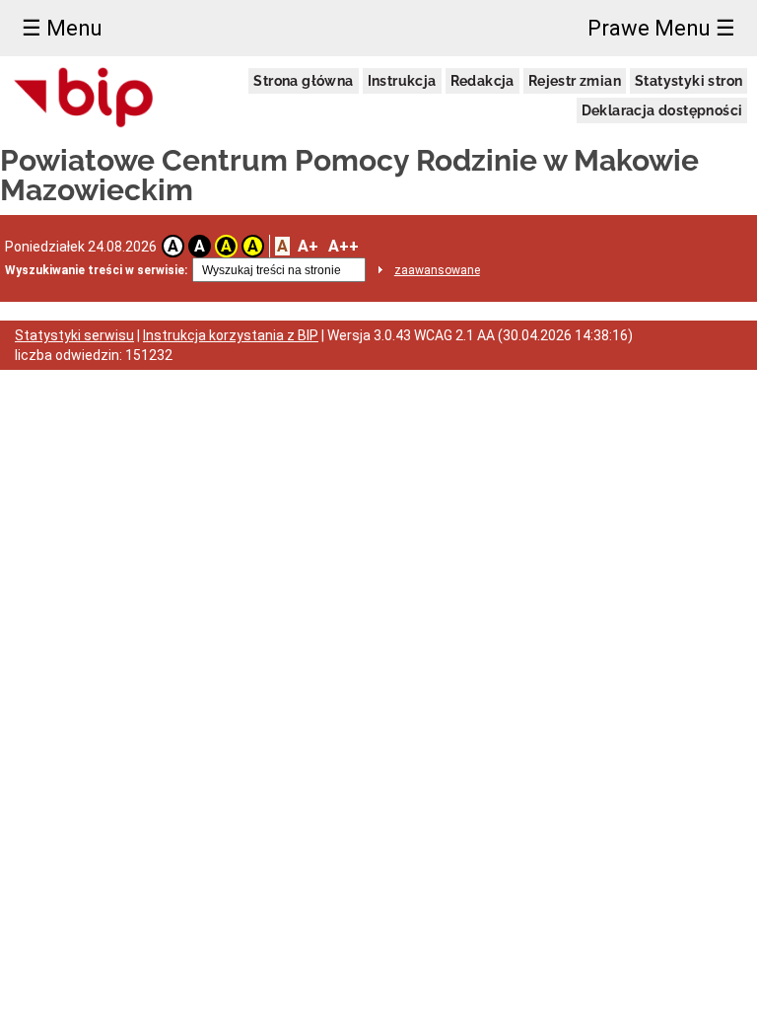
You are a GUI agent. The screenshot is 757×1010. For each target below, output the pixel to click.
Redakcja (482, 81)
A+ (308, 246)
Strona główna (303, 81)
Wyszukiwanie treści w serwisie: (96, 270)
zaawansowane (437, 270)
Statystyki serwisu (74, 335)
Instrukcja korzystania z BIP (230, 335)
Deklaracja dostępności (662, 110)
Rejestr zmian (574, 81)
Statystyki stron (688, 81)
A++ (343, 246)
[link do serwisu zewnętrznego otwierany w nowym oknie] (84, 98)
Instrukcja (402, 81)
